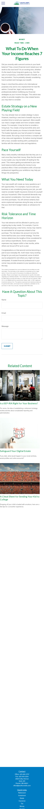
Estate (22, 798)
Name (4, 299)
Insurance (22, 801)
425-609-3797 (24, 774)
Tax (22, 803)
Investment (22, 795)
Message (5, 326)
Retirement (22, 793)
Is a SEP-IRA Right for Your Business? (19, 403)
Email (4, 313)
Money (22, 806)
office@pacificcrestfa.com (22, 785)
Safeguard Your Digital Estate (15, 451)
